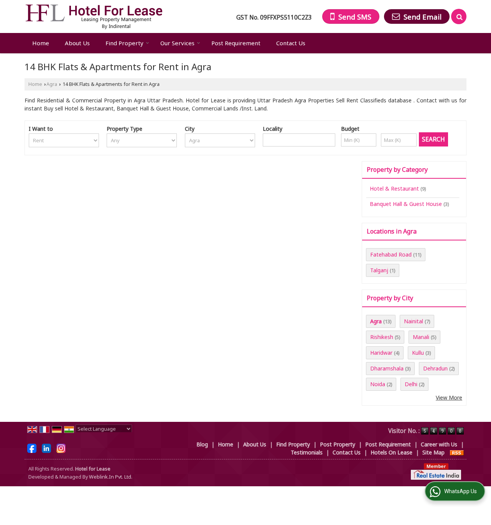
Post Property (337, 444)
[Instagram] (61, 447)
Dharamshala (387, 368)
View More (449, 397)
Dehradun (435, 368)
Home (40, 43)
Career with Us (439, 444)
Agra (51, 84)
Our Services (177, 43)
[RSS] (457, 452)
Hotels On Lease (391, 452)
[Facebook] (31, 447)
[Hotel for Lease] (94, 16)
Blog (202, 444)
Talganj (379, 270)
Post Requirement (235, 43)
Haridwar (381, 352)
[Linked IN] (46, 447)
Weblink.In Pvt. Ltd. (110, 477)
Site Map (433, 452)
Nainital (413, 321)
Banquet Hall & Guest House (406, 203)
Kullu (418, 352)
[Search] (458, 16)
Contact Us (290, 43)
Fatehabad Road (391, 254)
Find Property (124, 43)
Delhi (411, 384)
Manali (421, 337)
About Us (77, 43)
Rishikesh (381, 337)
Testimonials (307, 452)
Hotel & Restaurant (394, 188)
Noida (377, 384)
